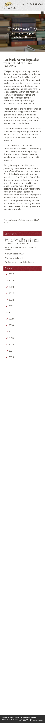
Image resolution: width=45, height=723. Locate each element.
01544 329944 (30, 4)
